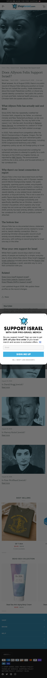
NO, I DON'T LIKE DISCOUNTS (23, 359)
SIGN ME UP (23, 354)
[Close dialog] (45, 316)
